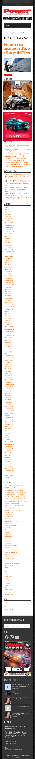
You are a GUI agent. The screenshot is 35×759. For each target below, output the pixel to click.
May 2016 (8, 459)
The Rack (7, 587)
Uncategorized (9, 592)
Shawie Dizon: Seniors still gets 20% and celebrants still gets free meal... (21, 714)
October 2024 (9, 256)
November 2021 (9, 331)
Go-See (7, 547)
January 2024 (9, 276)
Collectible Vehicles (10, 525)
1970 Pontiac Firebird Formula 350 (14, 485)
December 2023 (9, 278)
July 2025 (7, 236)
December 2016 (9, 444)
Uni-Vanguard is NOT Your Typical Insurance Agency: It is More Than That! (18, 176)
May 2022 (8, 318)
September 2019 (9, 389)
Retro (6, 578)
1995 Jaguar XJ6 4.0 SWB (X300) (14, 505)
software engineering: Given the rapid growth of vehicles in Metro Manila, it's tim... (21, 686)
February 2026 (9, 220)
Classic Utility (9, 523)
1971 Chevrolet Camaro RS (12, 488)
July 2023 (7, 289)
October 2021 (9, 333)
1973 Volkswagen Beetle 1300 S (14, 490)
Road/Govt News (10, 581)
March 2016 (8, 464)
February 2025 (9, 247)
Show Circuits (9, 585)
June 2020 (8, 369)
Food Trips (8, 541)
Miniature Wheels (10, 561)
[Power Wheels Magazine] (17, 14)
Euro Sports (8, 536)
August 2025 (8, 234)
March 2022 (8, 322)
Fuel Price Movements (11, 545)
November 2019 (9, 384)
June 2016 (8, 457)
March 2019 (8, 402)
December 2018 (9, 408)
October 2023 (9, 282)
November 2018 (9, 411)
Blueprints (8, 514)
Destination (8, 528)
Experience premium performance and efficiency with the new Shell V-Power (17, 48)
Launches (7, 556)
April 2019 (8, 400)
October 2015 (9, 475)
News (6, 567)
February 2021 (9, 351)
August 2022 (8, 311)
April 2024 (8, 269)
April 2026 (8, 216)
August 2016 (8, 453)
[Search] (29, 1)
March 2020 (8, 375)
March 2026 (8, 218)
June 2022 (8, 316)
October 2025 (9, 229)
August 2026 (8, 207)
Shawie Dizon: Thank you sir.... (20, 699)
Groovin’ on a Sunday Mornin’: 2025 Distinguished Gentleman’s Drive (16, 189)
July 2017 (7, 428)
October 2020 (9, 360)
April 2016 (8, 462)
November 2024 (9, 254)
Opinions (7, 570)
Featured (7, 539)
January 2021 (9, 353)
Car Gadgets (8, 519)
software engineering (11, 174)
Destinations (8, 530)
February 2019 (9, 404)
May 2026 (8, 214)
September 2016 (9, 450)
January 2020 (9, 380)
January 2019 (9, 406)
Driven (7, 532)
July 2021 (7, 340)
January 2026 (9, 223)
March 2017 (8, 437)
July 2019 (7, 393)
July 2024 (7, 262)
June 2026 (8, 212)
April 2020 (8, 373)
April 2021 (8, 347)
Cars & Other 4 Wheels (11, 521)
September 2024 (9, 258)
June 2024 (8, 265)
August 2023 (8, 287)
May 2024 (8, 267)
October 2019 (9, 386)
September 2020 (9, 362)
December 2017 (9, 417)
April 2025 (8, 243)
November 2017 (9, 420)
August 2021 (8, 338)
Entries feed (8, 605)
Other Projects (9, 572)
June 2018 (8, 415)
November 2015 (9, 473)
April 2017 (8, 435)
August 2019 (8, 391)
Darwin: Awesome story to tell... (21, 706)
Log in (6, 602)
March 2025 (8, 245)
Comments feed (9, 607)
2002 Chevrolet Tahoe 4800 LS (13, 510)
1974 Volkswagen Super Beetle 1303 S (16, 492)
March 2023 (8, 298)
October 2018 (9, 413)
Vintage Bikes (9, 594)
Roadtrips (7, 583)
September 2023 (9, 285)
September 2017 (9, 424)
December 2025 (9, 225)
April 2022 (8, 320)
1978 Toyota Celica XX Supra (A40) (15, 497)
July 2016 (7, 455)
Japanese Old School (11, 552)
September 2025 (9, 232)
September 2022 (9, 309)
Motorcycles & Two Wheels (12, 563)
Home (7, 33)
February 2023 (9, 300)
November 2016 (9, 446)
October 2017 (9, 422)
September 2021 (9, 335)
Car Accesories (9, 516)
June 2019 (8, 395)
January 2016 (9, 468)
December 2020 (9, 355)
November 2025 (9, 227)
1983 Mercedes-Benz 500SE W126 (15, 499)
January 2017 (9, 442)
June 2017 (8, 431)
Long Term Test (9, 558)
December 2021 (9, 329)
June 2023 (8, 291)
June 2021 (8, 342)
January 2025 (9, 249)
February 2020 (9, 377)
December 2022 (9, 305)
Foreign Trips (8, 543)
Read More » (8, 75)
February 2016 (9, 466)
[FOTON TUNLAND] (17, 20)
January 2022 (9, 327)
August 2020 (8, 364)
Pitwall (7, 574)
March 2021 (8, 349)
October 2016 (9, 448)
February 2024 (9, 274)
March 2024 (8, 271)
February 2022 (9, 324)
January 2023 (9, 302)
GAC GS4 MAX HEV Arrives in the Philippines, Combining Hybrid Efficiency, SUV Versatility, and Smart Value (16, 158)
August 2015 (8, 477)
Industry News (9, 550)
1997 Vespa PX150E (11, 508)
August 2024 (8, 260)
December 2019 (9, 382)
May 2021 (8, 344)
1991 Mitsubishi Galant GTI (13, 503)
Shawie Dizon (9, 187)
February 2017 (9, 439)
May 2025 (8, 240)
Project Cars (8, 576)
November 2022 (9, 307)
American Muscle (10, 512)
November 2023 (9, 280)
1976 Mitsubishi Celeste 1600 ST (14, 494)
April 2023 (8, 296)
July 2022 (7, 313)
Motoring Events (9, 565)
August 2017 (8, 426)
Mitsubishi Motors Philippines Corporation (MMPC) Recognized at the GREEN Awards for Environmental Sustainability (17, 164)
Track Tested (8, 589)
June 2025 (8, 238)
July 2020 (7, 366)
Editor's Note (8, 534)
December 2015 (9, 470)
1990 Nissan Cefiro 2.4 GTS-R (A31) (15, 501)
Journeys (7, 554)
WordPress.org (9, 609)
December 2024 (9, 251)
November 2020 (9, 358)
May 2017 (8, 433)
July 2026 (7, 209)
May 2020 (8, 371)
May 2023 (8, 293)
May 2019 (8, 397)
